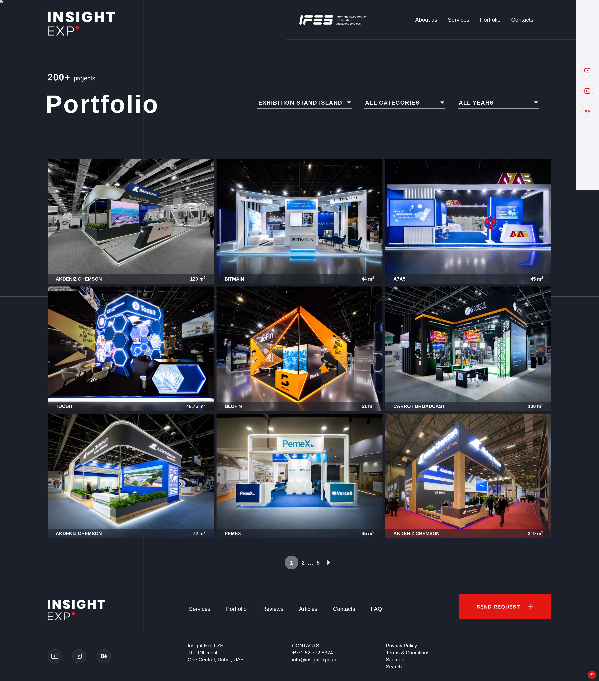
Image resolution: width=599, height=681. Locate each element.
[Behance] (587, 112)
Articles (308, 609)
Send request (498, 607)
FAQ (376, 609)
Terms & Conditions (407, 652)
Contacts (522, 20)
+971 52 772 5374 (312, 652)
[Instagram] (587, 91)
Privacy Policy (401, 645)
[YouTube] (587, 70)
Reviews (272, 609)
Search (394, 666)
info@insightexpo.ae (315, 659)
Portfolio (490, 20)
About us (426, 20)
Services (458, 20)
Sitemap (395, 659)
